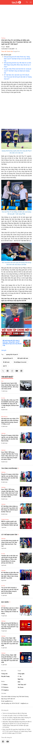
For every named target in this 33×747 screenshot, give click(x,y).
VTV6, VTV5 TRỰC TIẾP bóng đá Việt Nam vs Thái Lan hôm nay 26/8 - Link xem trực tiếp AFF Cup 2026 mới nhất (10, 641)
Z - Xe (19, 676)
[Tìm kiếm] (26, 2)
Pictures (5, 687)
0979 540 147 (11, 699)
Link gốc (3, 350)
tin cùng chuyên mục (9, 468)
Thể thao (3, 38)
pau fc (5, 366)
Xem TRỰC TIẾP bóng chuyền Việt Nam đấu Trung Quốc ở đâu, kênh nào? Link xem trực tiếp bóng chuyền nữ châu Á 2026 (9, 455)
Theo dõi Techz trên (7, 51)
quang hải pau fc (8, 358)
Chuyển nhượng (5, 519)
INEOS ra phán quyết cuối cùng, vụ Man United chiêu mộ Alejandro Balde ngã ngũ (9, 523)
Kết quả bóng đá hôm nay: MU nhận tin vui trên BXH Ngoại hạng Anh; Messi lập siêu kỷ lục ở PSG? (17, 65)
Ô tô (2, 381)
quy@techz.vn (9, 701)
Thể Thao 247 (22, 684)
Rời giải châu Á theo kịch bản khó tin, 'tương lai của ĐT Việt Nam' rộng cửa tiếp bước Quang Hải (17, 71)
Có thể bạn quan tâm (9, 534)
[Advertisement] (16, 112)
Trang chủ (4, 673)
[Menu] (31, 2)
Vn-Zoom (20, 687)
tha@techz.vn (24, 703)
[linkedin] (21, 371)
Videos (5, 684)
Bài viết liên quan (6, 55)
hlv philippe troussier (20, 362)
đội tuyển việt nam (22, 358)
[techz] (16, 2)
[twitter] (3, 371)
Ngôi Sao (20, 679)
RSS (19, 682)
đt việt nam (6, 362)
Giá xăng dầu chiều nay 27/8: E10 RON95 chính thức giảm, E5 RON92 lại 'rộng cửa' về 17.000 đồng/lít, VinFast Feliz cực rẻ (10, 403)
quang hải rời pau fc (12, 354)
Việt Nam (3, 433)
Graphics (6, 690)
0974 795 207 (15, 703)
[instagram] (12, 371)
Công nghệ (21, 673)
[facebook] (7, 371)
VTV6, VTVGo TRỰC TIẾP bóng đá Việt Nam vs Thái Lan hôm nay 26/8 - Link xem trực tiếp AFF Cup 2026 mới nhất (10, 658)
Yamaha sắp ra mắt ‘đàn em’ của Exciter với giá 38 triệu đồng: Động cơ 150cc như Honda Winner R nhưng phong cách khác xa (9, 559)
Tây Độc (8, 46)
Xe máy (3, 398)
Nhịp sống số (4, 416)
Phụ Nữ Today (5, 676)
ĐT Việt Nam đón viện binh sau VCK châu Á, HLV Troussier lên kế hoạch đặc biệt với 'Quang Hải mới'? (18, 77)
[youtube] (17, 371)
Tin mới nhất (7, 377)
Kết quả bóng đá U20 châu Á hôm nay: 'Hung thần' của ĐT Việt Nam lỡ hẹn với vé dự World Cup (17, 59)
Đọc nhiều (5, 602)
